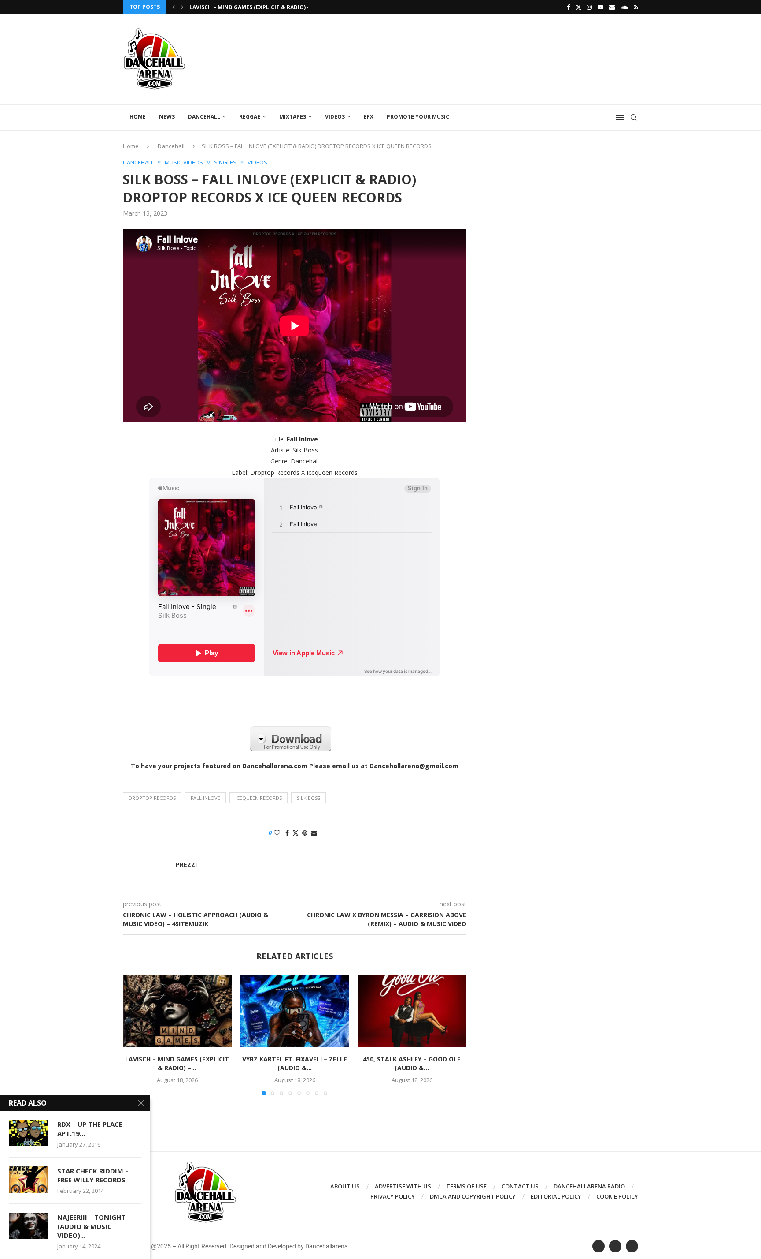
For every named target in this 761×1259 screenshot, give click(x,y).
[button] (173, 7)
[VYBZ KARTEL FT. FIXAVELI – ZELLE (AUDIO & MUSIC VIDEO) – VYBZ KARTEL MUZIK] (294, 1011)
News (167, 116)
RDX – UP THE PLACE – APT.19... (92, 1128)
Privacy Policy (392, 1196)
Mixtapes (292, 116)
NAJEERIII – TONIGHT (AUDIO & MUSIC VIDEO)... (91, 1226)
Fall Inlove (205, 798)
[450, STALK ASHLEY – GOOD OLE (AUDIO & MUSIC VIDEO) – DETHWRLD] (412, 1011)
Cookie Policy (617, 1196)
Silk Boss (308, 798)
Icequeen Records (258, 798)
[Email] (612, 7)
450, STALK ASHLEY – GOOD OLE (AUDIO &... (412, 1063)
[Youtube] (600, 7)
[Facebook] (568, 7)
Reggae (249, 116)
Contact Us (520, 1186)
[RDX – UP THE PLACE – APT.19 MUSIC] (28, 1133)
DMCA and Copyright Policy (473, 1196)
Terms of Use (466, 1186)
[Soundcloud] (624, 7)
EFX (368, 116)
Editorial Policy (556, 1196)
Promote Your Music (418, 116)
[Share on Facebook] (287, 833)
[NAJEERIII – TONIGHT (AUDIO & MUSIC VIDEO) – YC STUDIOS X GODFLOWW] (28, 1226)
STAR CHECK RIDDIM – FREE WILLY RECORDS (93, 1175)
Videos (335, 116)
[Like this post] (277, 833)
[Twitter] (578, 7)
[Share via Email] (314, 833)
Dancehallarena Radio (589, 1186)
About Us (345, 1186)
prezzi (186, 865)
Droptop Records (152, 798)
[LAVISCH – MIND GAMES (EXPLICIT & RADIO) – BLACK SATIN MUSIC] (177, 1011)
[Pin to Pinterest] (304, 833)
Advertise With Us (403, 1186)
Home (137, 116)
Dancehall (204, 116)
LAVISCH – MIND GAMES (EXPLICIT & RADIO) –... (252, 7)
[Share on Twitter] (295, 833)
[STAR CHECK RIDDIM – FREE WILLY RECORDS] (28, 1179)
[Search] (633, 117)
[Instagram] (589, 7)
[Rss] (636, 7)
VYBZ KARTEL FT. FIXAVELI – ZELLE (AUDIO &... (294, 1063)
